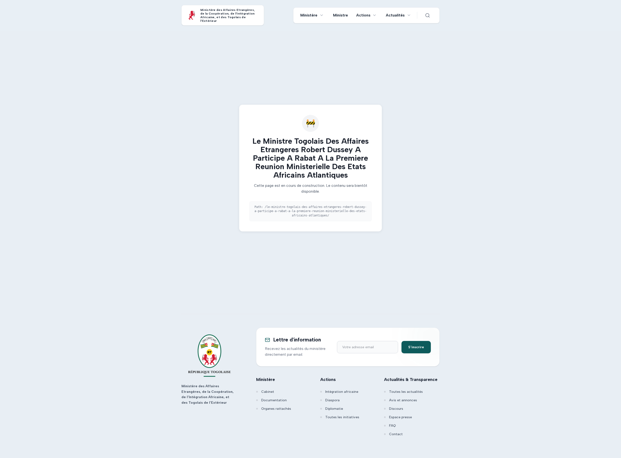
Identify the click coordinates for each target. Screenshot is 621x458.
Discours (396, 409)
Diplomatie (334, 409)
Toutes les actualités (406, 392)
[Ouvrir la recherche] (427, 15)
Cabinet (267, 392)
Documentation (274, 400)
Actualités (395, 15)
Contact (396, 434)
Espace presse (400, 417)
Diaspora (332, 400)
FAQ (392, 426)
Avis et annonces (403, 400)
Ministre (340, 15)
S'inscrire (416, 347)
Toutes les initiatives (342, 417)
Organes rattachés (276, 409)
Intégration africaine (341, 392)
